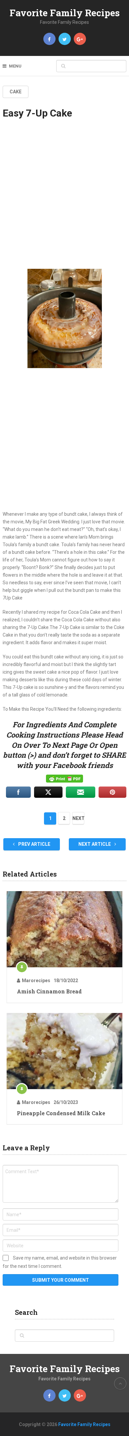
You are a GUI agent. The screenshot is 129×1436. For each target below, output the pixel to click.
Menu (15, 66)
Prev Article (33, 844)
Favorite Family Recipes (65, 13)
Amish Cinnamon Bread (49, 991)
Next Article (95, 844)
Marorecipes (36, 980)
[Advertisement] (64, 199)
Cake (16, 91)
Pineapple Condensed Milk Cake (61, 1113)
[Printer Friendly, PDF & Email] (64, 779)
